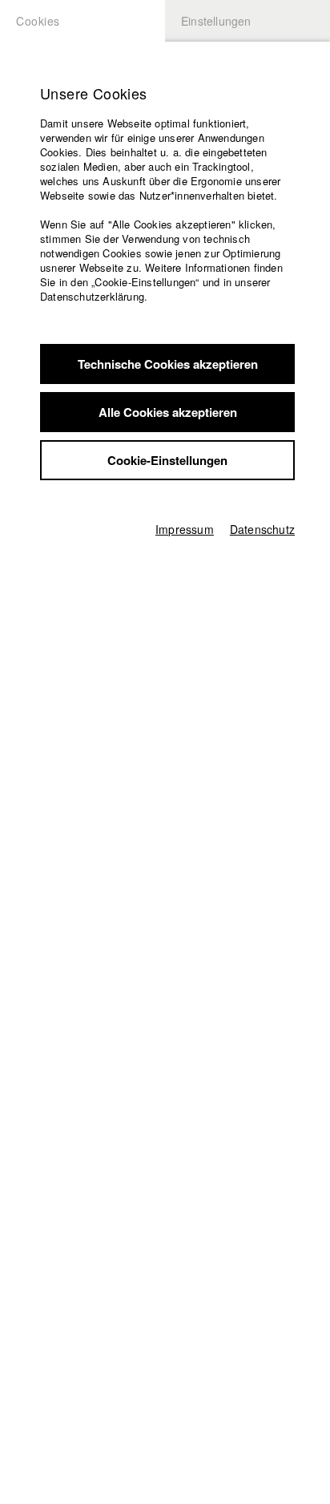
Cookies (38, 21)
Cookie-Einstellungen (167, 460)
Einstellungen (216, 21)
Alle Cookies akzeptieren (168, 412)
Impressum (184, 529)
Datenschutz (262, 529)
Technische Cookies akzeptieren (168, 364)
